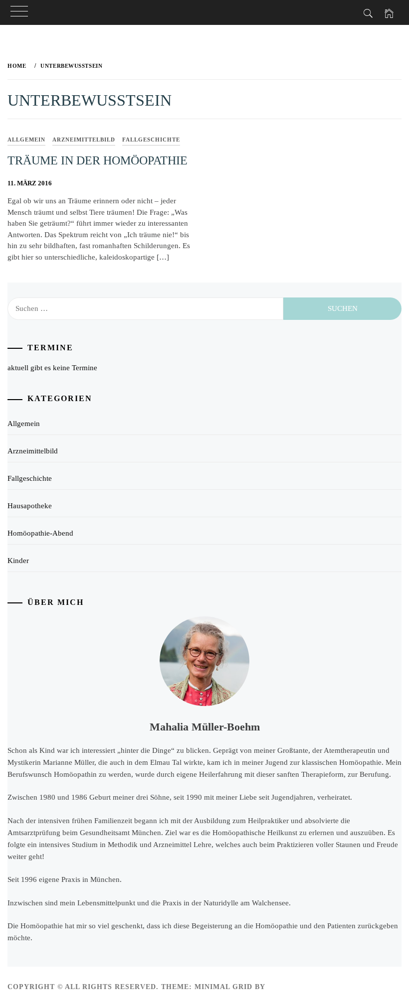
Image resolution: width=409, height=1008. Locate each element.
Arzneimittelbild (83, 140)
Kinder (18, 561)
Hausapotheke (29, 506)
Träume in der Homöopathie (97, 160)
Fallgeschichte (151, 140)
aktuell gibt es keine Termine (52, 368)
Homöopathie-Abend (40, 533)
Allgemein (26, 140)
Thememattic (296, 987)
